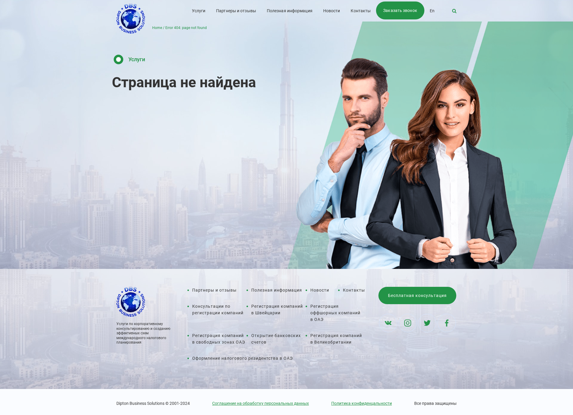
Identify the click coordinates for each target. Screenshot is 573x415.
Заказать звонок (400, 10)
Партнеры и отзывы (236, 10)
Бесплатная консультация (417, 295)
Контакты (361, 10)
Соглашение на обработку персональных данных (260, 403)
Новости (331, 10)
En (432, 10)
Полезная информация (289, 10)
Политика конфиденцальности (361, 403)
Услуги (199, 10)
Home (157, 28)
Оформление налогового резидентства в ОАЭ (242, 358)
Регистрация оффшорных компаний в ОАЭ (335, 313)
